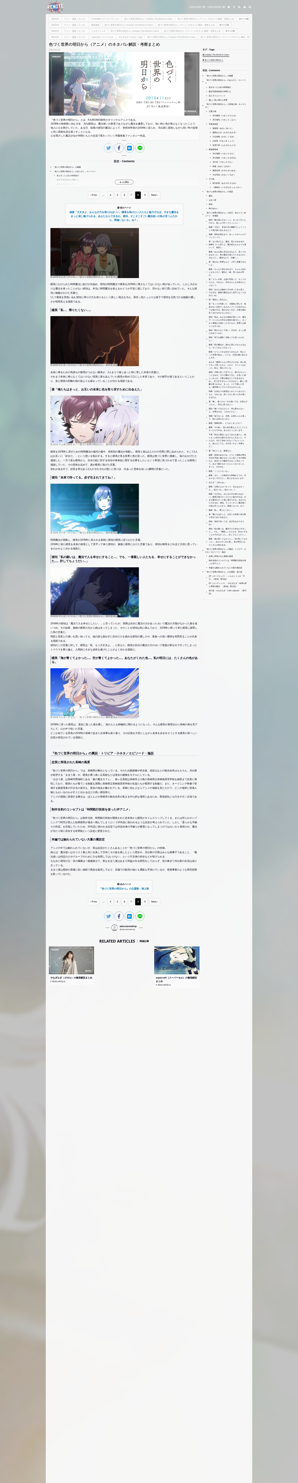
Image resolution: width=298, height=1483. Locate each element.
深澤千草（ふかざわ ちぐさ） (224, 145)
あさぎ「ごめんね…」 (218, 482)
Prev (94, 195)
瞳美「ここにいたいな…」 (220, 471)
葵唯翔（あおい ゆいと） (222, 128)
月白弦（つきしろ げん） (222, 162)
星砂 (210, 204)
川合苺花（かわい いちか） (223, 174)
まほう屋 (212, 200)
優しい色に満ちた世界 (218, 100)
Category (195, 7)
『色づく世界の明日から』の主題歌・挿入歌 (223, 572)
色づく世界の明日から (214, 60)
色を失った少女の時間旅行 (68, 175)
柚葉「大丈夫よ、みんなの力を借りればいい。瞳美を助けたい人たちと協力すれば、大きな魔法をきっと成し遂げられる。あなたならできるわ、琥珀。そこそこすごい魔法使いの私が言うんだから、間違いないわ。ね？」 (227, 500)
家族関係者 (213, 149)
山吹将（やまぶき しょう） (223, 140)
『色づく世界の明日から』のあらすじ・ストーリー (74, 171)
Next (154, 195)
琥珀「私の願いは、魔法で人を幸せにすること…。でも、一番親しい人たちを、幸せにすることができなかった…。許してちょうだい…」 (228, 531)
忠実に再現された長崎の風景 (221, 556)
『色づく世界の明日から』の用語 (219, 191)
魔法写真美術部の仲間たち (68, 179)
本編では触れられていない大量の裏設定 (225, 567)
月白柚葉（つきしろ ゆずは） (224, 157)
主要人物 (212, 111)
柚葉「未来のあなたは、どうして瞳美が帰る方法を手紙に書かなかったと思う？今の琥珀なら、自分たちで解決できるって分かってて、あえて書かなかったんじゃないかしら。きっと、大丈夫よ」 (227, 461)
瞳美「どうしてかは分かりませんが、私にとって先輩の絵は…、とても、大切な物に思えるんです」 (228, 354)
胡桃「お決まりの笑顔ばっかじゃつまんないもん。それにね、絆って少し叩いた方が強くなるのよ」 (227, 394)
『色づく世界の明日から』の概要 (67, 167)
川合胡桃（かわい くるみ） (223, 136)
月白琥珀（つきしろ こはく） (224, 119)
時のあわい (213, 208)
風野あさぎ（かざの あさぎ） (224, 132)
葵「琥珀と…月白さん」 (219, 299)
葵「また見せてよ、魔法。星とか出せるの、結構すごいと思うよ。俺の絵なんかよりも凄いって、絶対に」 (227, 244)
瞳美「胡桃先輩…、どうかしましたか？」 (226, 423)
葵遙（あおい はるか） (222, 166)
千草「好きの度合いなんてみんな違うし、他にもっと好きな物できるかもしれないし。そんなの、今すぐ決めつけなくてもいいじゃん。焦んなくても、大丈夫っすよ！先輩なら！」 (227, 440)
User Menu (214, 7)
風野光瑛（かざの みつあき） (224, 170)
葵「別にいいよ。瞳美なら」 (221, 450)
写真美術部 (213, 124)
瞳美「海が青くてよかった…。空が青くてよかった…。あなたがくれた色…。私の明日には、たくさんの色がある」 (228, 541)
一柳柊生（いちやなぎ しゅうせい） (227, 187)
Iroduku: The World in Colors (217, 54)
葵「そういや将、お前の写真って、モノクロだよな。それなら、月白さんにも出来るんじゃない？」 (227, 282)
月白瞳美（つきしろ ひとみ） (224, 115)
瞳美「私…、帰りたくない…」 (221, 510)
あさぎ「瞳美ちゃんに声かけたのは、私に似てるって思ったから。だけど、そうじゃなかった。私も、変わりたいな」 (227, 365)
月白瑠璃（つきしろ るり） (223, 153)
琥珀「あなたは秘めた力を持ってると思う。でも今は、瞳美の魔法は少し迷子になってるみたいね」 (227, 292)
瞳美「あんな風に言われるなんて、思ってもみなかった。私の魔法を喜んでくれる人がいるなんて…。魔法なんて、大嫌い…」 (227, 254)
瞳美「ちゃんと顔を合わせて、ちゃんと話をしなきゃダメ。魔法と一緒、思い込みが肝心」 (227, 272)
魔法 (210, 195)
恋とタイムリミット (65, 184)
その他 (211, 179)
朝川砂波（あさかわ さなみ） (224, 183)
